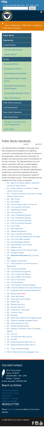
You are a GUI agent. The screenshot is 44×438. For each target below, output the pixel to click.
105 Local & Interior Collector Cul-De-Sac (22, 204)
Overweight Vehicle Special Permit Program (14, 87)
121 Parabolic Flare (14, 247)
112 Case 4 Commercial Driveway (19, 223)
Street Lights (9, 129)
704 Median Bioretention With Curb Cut (21, 342)
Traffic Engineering (10, 117)
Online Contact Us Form (10, 393)
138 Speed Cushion (14, 294)
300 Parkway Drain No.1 (16, 304)
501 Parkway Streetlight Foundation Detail (22, 320)
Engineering (37, 25)
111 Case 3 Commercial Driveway (19, 220)
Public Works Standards (11, 28)
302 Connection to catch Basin (18, 310)
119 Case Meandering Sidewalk (18, 242)
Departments (15, 25)
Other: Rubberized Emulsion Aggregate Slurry (23, 352)
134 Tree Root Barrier (15, 282)
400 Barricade (12, 315)
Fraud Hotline (6, 396)
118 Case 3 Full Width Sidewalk (18, 239)
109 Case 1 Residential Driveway (19, 215)
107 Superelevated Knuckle (17, 210)
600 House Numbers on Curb (17, 323)
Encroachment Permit (12, 69)
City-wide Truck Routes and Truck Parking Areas (15, 123)
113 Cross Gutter (13, 226)
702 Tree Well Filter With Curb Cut (19, 337)
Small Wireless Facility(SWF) (15, 74)
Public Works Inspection (12, 103)
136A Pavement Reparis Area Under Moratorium (24, 288)
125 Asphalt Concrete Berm (17, 261)
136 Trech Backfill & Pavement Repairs (21, 285)
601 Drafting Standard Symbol (18, 326)
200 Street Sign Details (15, 296)
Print (40, 144)
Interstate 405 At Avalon (13, 50)
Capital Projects (10, 54)
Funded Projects (9, 45)
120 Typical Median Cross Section (19, 245)
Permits (6, 59)
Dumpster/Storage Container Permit (15, 79)
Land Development (10, 107)
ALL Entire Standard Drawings (18, 349)
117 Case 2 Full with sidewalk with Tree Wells (23, 237)
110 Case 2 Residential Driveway (19, 218)
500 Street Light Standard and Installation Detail (24, 318)
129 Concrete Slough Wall (16, 269)
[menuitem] (16, 35)
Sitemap (15, 398)
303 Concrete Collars (14, 312)
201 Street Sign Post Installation (19, 299)
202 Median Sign (13, 302)
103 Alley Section (13, 199)
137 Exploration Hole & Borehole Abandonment (24, 290)
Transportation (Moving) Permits (16, 93)
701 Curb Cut (12, 334)
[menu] (16, 82)
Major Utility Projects (12, 98)
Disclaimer (5, 398)
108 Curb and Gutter (14, 212)
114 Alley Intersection (15, 229)
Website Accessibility (9, 401)
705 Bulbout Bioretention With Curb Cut (21, 345)
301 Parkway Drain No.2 (16, 307)
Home (7, 25)
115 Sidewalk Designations (17, 231)
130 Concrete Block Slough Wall (19, 271)
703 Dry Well (12, 339)
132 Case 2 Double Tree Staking (19, 277)
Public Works (27, 25)
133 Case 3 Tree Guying (16, 280)
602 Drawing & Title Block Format (19, 329)
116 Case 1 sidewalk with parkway (19, 234)
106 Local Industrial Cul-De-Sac (18, 207)
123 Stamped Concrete (15, 253)
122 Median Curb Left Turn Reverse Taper (22, 250)
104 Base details (13, 202)
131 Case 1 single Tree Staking (18, 274)
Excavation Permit (11, 64)
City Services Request (10, 390)
